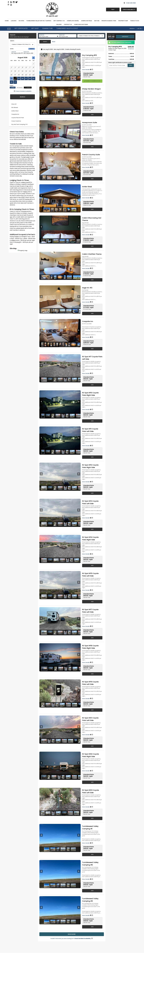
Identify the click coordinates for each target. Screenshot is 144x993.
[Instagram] (14, 2)
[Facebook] (8, 2)
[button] (22, 44)
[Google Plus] (11, 2)
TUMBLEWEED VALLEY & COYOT (67, 28)
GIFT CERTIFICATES (21, 28)
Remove (131, 49)
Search (22, 97)
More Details (86, 69)
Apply (130, 65)
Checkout (125, 36)
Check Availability (129, 9)
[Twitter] (16, 2)
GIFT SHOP (35, 28)
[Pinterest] (8, 4)
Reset (53, 41)
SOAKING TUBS (47, 28)
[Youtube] (11, 4)
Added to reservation (93, 81)
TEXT (112, 9)
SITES (9, 28)
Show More (72, 934)
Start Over (111, 38)
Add (92, 114)
